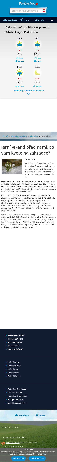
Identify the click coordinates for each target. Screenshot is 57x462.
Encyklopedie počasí (17, 403)
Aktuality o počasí (19, 136)
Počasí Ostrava (14, 365)
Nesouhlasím (37, 458)
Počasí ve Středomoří (17, 396)
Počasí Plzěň (13, 372)
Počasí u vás (39, 20)
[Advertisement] (28, 113)
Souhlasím (18, 458)
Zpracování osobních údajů (13, 437)
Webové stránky (13, 442)
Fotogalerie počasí (16, 399)
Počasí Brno (13, 369)
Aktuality (34, 136)
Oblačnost (12, 20)
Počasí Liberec (14, 376)
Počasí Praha (13, 362)
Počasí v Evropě (15, 392)
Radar (26, 20)
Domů (5, 136)
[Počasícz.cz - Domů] (28, 4)
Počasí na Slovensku (17, 389)
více (44, 454)
